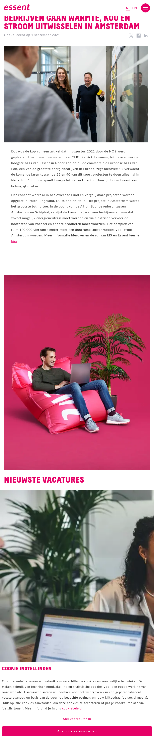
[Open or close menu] (145, 7)
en (134, 7)
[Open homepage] (17, 8)
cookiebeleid (72, 708)
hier (14, 241)
